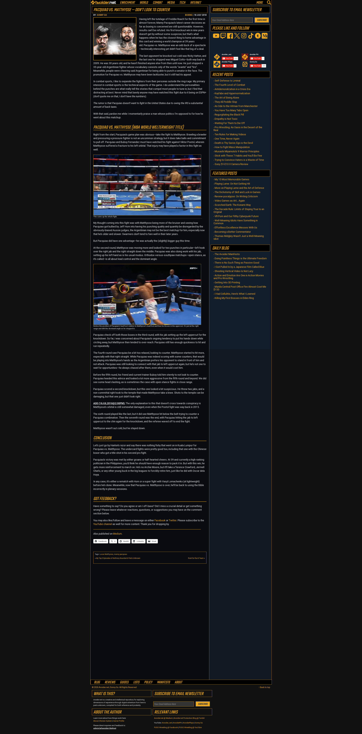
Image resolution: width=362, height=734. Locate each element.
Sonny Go (102, 15)
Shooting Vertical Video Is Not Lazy (234, 271)
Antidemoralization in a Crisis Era (232, 89)
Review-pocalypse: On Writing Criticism (236, 196)
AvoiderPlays (188, 723)
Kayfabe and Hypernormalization (232, 93)
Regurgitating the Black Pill (229, 114)
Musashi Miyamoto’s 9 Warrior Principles (237, 151)
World (144, 3)
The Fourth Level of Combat (230, 85)
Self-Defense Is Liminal (227, 80)
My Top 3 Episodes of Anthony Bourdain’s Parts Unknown (118, 558)
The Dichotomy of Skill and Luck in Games (237, 192)
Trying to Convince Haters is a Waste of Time (239, 160)
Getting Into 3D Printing (227, 282)
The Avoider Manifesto (227, 254)
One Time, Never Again (227, 138)
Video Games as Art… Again (230, 200)
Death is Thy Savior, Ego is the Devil (234, 143)
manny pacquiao (120, 554)
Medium (117, 533)
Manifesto (163, 682)
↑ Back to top (264, 687)
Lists (136, 682)
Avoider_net (167, 723)
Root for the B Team (196, 558)
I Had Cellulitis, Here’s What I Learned (235, 293)
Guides (124, 682)
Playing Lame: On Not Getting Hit (232, 183)
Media (170, 3)
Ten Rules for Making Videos (230, 134)
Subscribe (262, 20)
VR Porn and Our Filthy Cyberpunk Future (237, 216)
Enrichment (127, 3)
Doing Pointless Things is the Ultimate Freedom (241, 258)
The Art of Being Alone (227, 97)
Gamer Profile (118, 721)
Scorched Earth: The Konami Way (233, 205)
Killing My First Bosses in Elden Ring (234, 298)
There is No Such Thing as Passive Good (237, 262)
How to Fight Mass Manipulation (232, 147)
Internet (195, 3)
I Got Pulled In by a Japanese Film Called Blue (239, 267)
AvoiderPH (177, 723)
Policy (148, 682)
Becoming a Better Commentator (233, 231)
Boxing (188, 15)
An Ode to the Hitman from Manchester (236, 106)
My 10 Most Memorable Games (232, 179)
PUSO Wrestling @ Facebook (166, 727)
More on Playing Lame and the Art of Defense (239, 188)
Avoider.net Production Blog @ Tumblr (189, 718)
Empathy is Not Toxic (226, 118)
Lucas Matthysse (106, 554)
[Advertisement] (150, 585)
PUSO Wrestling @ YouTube (190, 727)
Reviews (110, 682)
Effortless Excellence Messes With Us (236, 227)
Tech (182, 3)
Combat (157, 3)
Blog (97, 682)
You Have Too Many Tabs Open (231, 110)
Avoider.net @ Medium (163, 718)
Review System (106, 721)
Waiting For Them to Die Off (230, 123)
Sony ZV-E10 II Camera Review (231, 164)
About (178, 682)
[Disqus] (149, 642)
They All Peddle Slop (226, 101)
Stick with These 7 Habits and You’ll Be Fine (238, 155)
